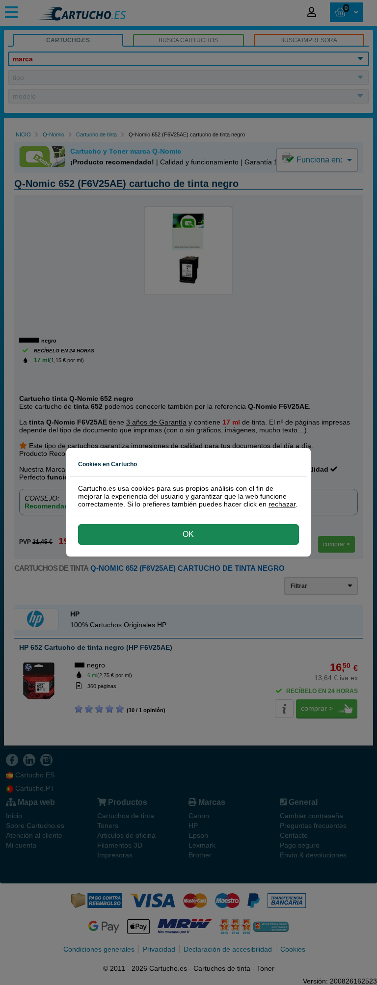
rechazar (282, 504)
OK (188, 534)
